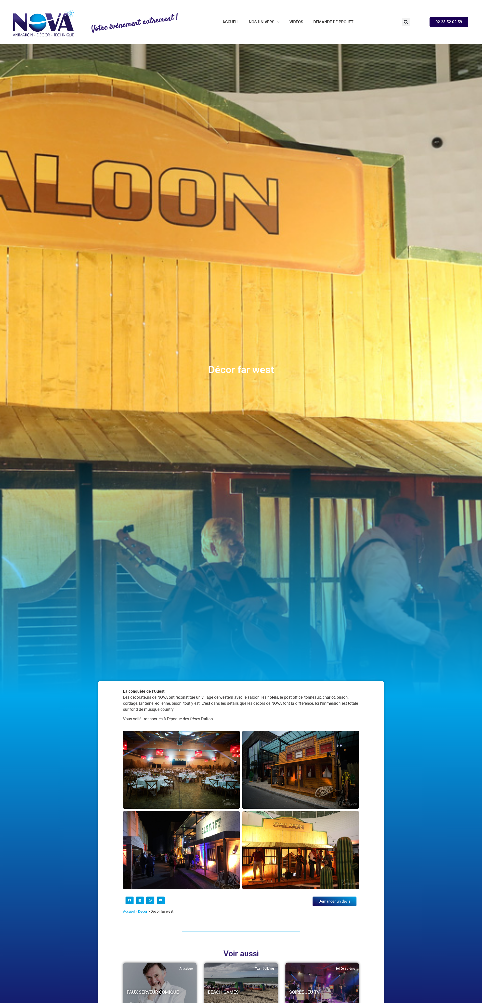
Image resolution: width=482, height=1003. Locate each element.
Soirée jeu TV (304, 992)
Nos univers (261, 22)
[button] (406, 22)
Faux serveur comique (153, 992)
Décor (142, 911)
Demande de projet (333, 22)
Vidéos (296, 22)
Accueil (230, 22)
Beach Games (223, 992)
